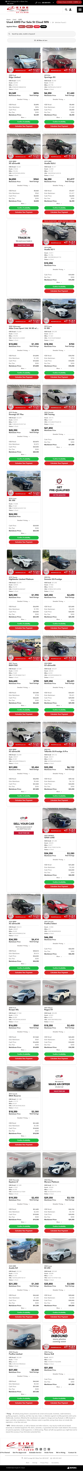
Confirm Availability (23, 122)
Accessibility (55, 1462)
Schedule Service (35, 1452)
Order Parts (48, 1452)
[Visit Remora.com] (72, 1468)
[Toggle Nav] (80, 10)
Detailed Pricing (22, 99)
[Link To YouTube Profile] (45, 1449)
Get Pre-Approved (19, 1452)
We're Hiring (60, 1452)
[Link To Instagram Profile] (49, 1449)
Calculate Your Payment (23, 126)
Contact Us (72, 1452)
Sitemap (34, 1462)
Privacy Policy (44, 1462)
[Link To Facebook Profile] (37, 1449)
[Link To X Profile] (41, 1449)
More (22, 117)
